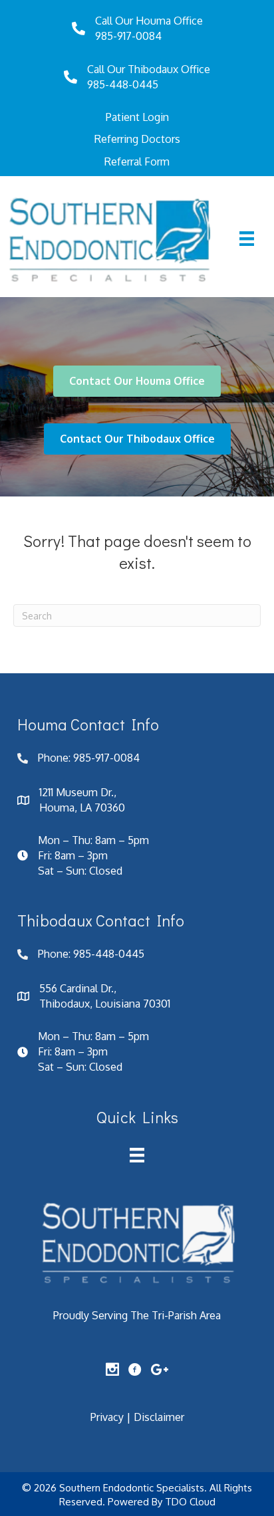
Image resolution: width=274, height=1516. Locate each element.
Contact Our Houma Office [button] (137, 380)
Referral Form (137, 161)
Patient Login (137, 117)
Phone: (55, 757)
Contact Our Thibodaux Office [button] (137, 438)
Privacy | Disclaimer (137, 1417)
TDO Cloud (190, 1501)
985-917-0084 (128, 36)
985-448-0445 (122, 84)
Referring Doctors (137, 139)
